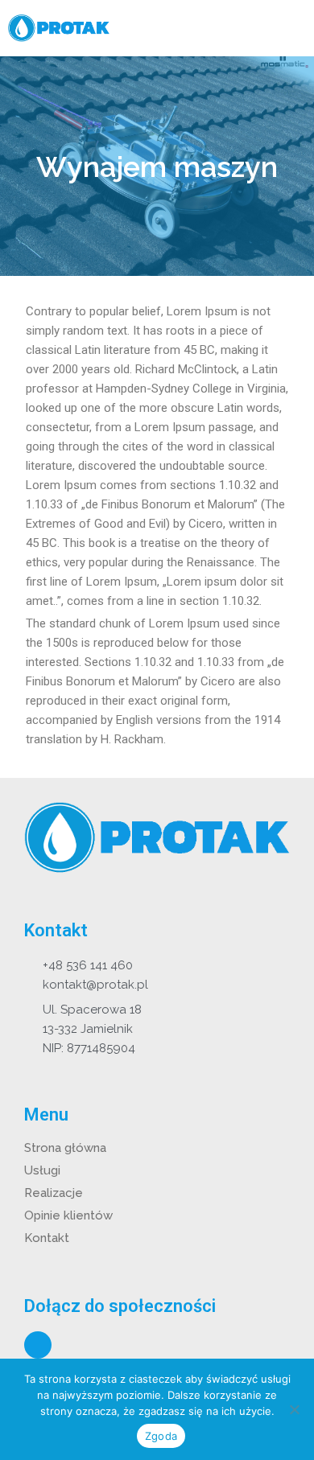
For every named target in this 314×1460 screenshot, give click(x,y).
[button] (292, 28)
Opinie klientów (68, 1215)
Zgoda (161, 1435)
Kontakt (46, 1238)
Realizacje (53, 1193)
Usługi (42, 1170)
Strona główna (65, 1148)
